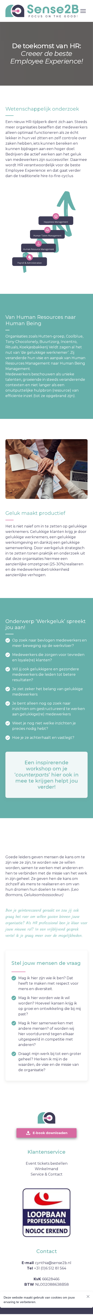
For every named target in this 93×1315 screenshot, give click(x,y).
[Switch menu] (83, 11)
